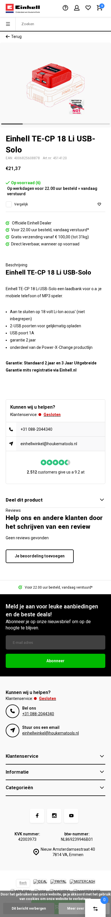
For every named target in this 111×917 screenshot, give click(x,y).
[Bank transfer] (23, 884)
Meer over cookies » (84, 908)
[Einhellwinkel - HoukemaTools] (23, 8)
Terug (16, 36)
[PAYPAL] (58, 884)
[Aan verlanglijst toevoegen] (99, 204)
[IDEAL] (40, 884)
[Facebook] (37, 816)
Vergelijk (21, 204)
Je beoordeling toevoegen (40, 556)
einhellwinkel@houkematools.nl (48, 443)
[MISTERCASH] (82, 884)
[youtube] (71, 816)
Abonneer (55, 661)
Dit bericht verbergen (29, 908)
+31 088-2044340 (36, 429)
